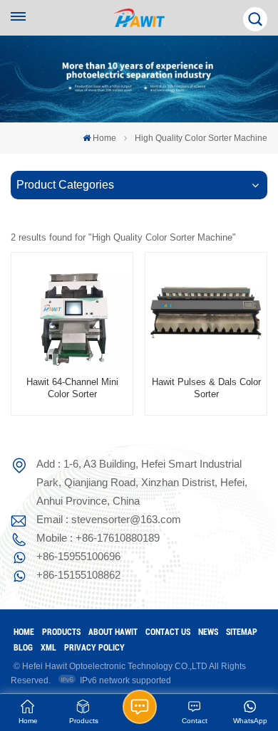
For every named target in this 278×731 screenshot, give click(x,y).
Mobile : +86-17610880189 (98, 538)
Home (104, 138)
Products (61, 632)
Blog (23, 648)
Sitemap (241, 632)
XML (48, 648)
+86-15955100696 (78, 556)
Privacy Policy (94, 648)
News (208, 632)
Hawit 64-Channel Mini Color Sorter (72, 388)
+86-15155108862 (78, 575)
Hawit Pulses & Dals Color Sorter (206, 388)
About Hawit (113, 632)
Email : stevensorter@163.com (108, 519)
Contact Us (167, 632)
